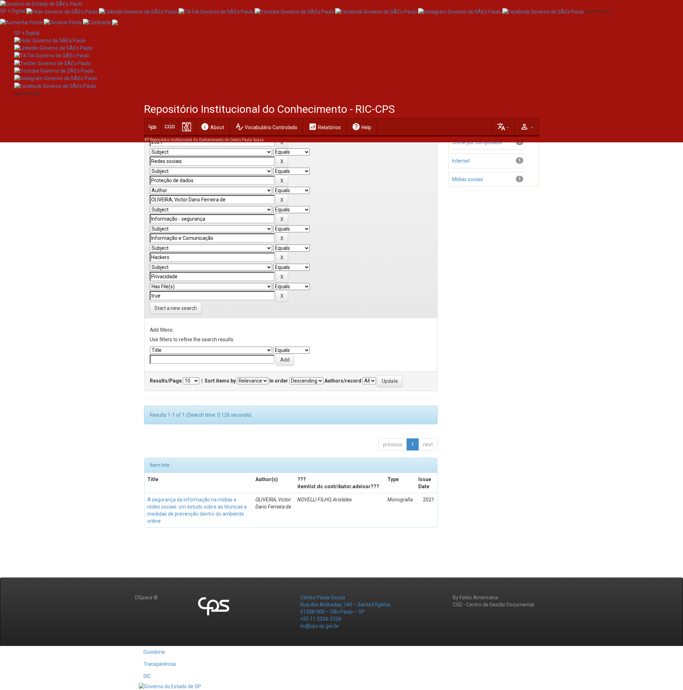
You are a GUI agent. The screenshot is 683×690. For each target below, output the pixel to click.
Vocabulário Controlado (266, 126)
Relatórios (324, 126)
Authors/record (342, 381)
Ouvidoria (154, 652)
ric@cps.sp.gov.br (319, 626)
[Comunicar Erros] (115, 22)
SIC (147, 676)
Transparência (159, 664)
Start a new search (175, 308)
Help (361, 126)
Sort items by (220, 381)
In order (278, 381)
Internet (461, 161)
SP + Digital (12, 11)
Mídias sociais (467, 179)
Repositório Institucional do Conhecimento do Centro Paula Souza (207, 139)
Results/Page (166, 381)
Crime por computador (477, 142)
